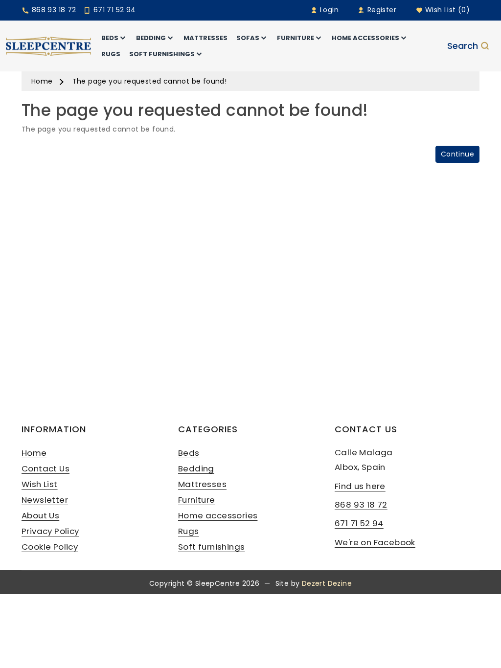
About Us (40, 515)
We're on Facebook (375, 542)
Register (380, 10)
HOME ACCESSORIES (365, 38)
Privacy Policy (50, 531)
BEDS (109, 38)
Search (462, 46)
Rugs (188, 531)
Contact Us (45, 468)
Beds (189, 453)
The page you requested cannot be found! (149, 81)
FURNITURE (295, 38)
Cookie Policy (50, 547)
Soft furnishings (211, 547)
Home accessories (217, 515)
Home (42, 81)
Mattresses (202, 484)
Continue (457, 154)
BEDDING (151, 38)
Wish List (40, 484)
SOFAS (247, 38)
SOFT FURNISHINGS (162, 54)
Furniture (196, 500)
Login (328, 10)
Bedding (196, 468)
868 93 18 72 (52, 10)
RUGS (110, 54)
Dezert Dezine (327, 583)
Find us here (360, 486)
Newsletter (45, 500)
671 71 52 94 (113, 10)
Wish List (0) (446, 10)
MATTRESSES (205, 38)
